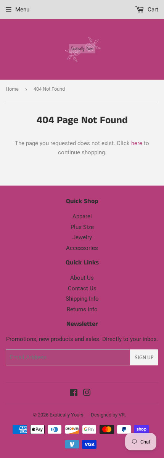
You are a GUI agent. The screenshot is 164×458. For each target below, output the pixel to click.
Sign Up (144, 357)
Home (12, 89)
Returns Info (82, 309)
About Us (82, 277)
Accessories (82, 248)
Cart (152, 9)
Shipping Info (82, 298)
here (136, 143)
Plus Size (82, 227)
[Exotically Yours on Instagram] (87, 393)
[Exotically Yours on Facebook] (74, 393)
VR (122, 415)
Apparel (82, 216)
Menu (22, 9)
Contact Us (82, 288)
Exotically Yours (67, 415)
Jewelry (82, 237)
